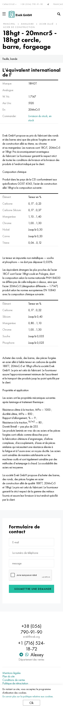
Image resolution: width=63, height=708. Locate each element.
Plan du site (8, 676)
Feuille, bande (9, 59)
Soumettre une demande (33, 589)
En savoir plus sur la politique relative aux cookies (27, 696)
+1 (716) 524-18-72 (31, 646)
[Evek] (20, 14)
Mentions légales (11, 673)
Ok (31, 702)
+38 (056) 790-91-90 (32, 4)
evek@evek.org (31, 636)
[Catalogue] (5, 14)
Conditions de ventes (13, 680)
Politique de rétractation (15, 683)
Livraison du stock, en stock (40, 118)
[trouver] (59, 14)
